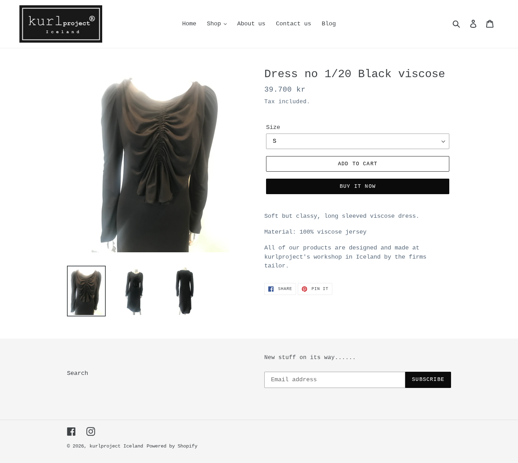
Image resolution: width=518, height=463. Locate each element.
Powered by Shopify (172, 446)
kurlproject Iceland (116, 446)
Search (77, 373)
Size (273, 127)
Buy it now (358, 187)
